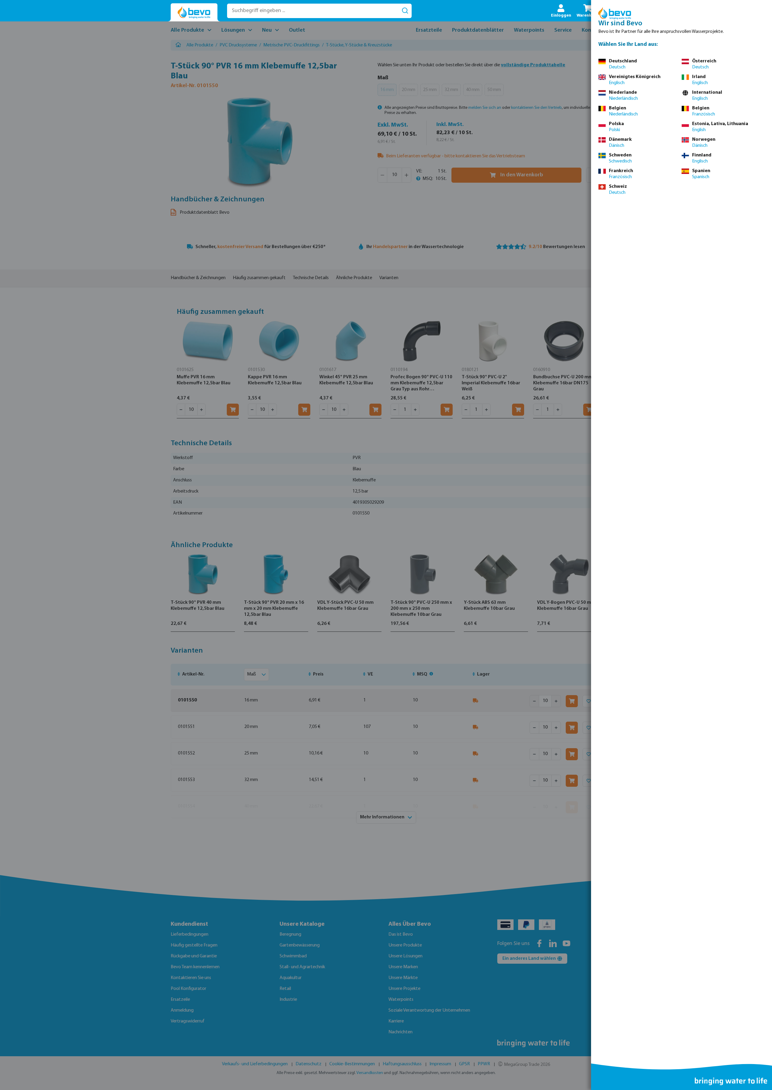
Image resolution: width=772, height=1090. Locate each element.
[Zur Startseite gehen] (194, 12)
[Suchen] (405, 11)
